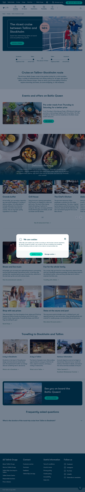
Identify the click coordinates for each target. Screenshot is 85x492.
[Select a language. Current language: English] (65, 239)
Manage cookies (49, 254)
